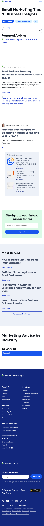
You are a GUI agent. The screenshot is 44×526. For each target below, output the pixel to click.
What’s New (6, 400)
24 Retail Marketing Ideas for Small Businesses (19, 273)
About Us (6, 387)
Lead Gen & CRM (7, 448)
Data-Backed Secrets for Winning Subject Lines (24, 184)
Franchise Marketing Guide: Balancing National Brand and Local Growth (20, 133)
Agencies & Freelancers (30, 394)
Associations (26, 397)
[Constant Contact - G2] (22, 463)
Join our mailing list (10, 472)
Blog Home (7, 21)
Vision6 (4, 445)
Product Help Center (9, 415)
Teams (24, 391)
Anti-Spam (30, 508)
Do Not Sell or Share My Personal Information (15, 514)
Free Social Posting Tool (10, 427)
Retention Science (8, 442)
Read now (6, 92)
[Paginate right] (40, 21)
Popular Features (9, 423)
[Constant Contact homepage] (13, 375)
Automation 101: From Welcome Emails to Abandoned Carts (24, 160)
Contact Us (5, 409)
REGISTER (19, 168)
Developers (26, 406)
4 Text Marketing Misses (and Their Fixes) (26, 172)
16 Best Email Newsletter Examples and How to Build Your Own (21, 288)
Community (6, 418)
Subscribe (36, 476)
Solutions (26, 387)
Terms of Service (7, 508)
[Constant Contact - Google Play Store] (36, 492)
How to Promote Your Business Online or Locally (20, 302)
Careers (4, 394)
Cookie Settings (6, 511)
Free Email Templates (9, 430)
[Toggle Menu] (40, 2)
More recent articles (21, 314)
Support (5, 405)
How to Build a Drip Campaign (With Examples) (20, 261)
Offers (24, 409)
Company (5, 391)
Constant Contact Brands (9, 437)
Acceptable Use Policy (19, 508)
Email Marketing (23, 21)
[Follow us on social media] (3, 501)
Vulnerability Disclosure (29, 511)
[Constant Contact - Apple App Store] (16, 492)
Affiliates (25, 403)
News (3, 397)
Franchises (26, 400)
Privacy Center (16, 511)
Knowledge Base (7, 412)
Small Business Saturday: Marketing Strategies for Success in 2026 (22, 75)
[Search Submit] (40, 30)
